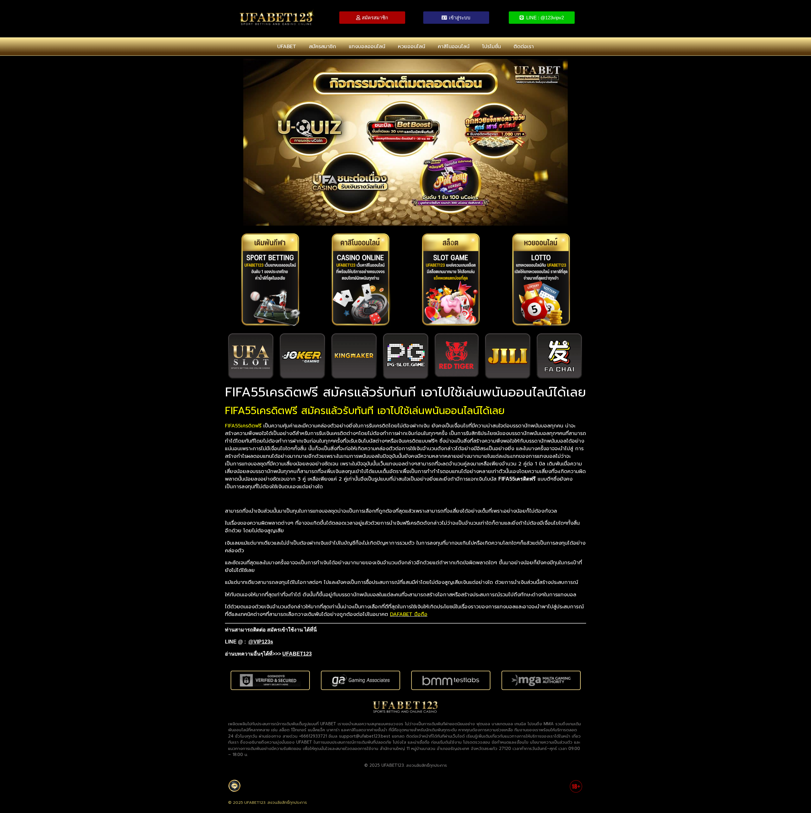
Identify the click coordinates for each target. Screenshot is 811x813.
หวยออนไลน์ (411, 46)
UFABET (286, 46)
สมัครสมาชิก (322, 46)
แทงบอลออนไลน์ (367, 46)
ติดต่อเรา (524, 46)
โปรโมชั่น (491, 46)
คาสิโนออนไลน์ (453, 46)
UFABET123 (297, 653)
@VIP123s (260, 641)
